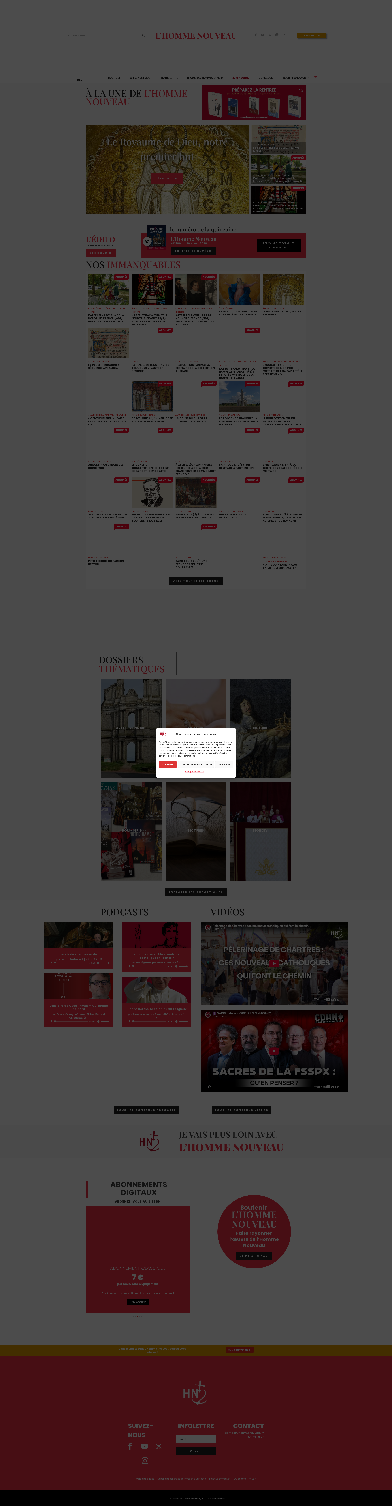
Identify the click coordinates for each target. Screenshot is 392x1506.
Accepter (168, 764)
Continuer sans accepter (196, 764)
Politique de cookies (194, 771)
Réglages (224, 764)
